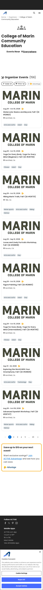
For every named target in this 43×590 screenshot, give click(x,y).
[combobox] (7, 84)
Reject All (21, 580)
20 (33, 437)
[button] (20, 84)
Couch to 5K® (9, 535)
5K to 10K (7, 537)
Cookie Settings (21, 573)
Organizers (13, 17)
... (29, 437)
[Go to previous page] (5, 437)
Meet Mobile (8, 540)
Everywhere (29, 51)
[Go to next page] (37, 437)
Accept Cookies (21, 586)
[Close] (40, 551)
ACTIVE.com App (10, 532)
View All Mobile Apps (11, 543)
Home (3, 17)
